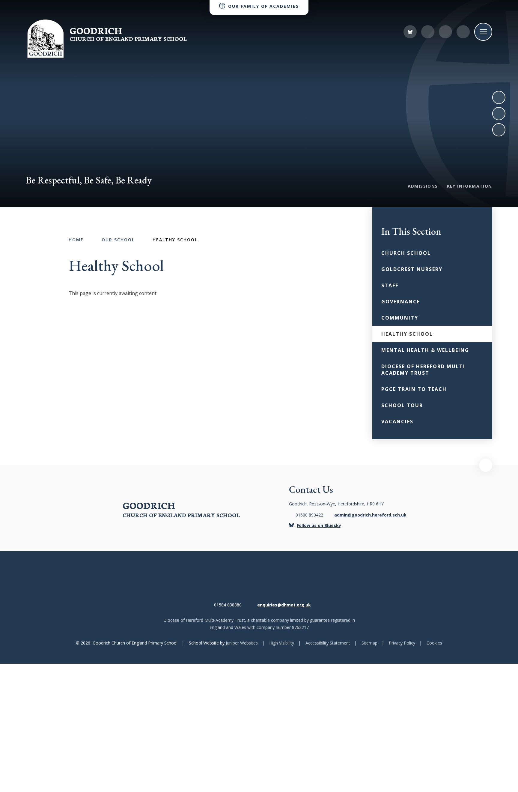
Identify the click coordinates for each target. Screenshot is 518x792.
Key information (469, 186)
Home (76, 240)
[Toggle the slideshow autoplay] (498, 129)
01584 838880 (228, 605)
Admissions (423, 186)
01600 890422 (309, 515)
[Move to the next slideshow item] (498, 97)
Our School (118, 240)
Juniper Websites (242, 643)
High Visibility (281, 643)
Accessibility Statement (327, 643)
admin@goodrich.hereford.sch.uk (370, 515)
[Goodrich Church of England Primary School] (45, 38)
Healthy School (175, 240)
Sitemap (369, 643)
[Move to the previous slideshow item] (498, 113)
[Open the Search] (463, 31)
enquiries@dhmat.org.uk (284, 605)
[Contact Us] (427, 31)
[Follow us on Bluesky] (410, 31)
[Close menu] (483, 32)
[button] (485, 465)
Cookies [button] (434, 643)
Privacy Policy (402, 643)
